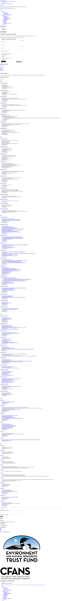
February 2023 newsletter (4, 323)
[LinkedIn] (31, 528)
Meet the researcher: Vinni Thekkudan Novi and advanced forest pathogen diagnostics (13, 251)
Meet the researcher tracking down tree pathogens (8, 277)
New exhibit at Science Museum (6, 110)
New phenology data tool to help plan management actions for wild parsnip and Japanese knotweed (15, 244)
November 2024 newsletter (4, 300)
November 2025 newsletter (4, 203)
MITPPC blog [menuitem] (6, 20)
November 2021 (2, 495)
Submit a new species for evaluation (7, 354)
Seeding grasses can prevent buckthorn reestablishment (9, 309)
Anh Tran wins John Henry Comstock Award (8, 426)
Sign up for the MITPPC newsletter (5, 531)
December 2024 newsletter (4, 306)
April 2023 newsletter (3, 337)
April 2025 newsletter (3, 161)
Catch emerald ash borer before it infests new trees (8, 417)
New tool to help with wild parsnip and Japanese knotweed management (11, 261)
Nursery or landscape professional (6, 58)
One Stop (3, 582)
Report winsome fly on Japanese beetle (7, 271)
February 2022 (2, 405)
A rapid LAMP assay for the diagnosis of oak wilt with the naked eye (16, 280)
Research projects (6, 591)
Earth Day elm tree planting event (6, 340)
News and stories (4, 595)
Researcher (3, 57)
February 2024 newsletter (4, 224)
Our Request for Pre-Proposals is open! (7, 424)
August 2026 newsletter (3, 128)
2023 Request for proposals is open (6, 318)
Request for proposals (5, 226)
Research (3, 590)
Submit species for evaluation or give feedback (8, 348)
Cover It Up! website (16, 333)
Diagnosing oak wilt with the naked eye (7, 289)
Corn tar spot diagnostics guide (6, 347)
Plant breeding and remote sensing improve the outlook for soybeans (11, 378)
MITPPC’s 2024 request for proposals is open (8, 218)
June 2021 (1, 469)
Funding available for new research (6, 326)
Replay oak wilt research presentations (7, 230)
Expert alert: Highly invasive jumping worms (8, 433)
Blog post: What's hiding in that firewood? (7, 490)
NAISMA (22, 408)
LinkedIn (2, 68)
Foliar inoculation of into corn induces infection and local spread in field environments (21, 253)
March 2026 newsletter (3, 96)
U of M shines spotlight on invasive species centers (9, 268)
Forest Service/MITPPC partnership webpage (10, 290)
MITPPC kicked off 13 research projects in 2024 (8, 227)
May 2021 (1, 464)
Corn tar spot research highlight (6, 372)
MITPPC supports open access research (7, 379)
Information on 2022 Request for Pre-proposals (8, 401)
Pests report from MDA (5, 341)
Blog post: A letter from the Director (7, 502)
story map (23, 110)
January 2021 (2, 445)
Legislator (3, 59)
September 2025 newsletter (4, 194)
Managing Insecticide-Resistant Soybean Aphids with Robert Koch (11, 327)
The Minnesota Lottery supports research (7, 295)
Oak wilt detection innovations (6, 393)
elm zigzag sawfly (7, 281)
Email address (3, 41)
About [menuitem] (3, 11)
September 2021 (2, 482)
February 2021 (2, 450)
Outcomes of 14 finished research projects (7, 371)
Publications (5, 592)
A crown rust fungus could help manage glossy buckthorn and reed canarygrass (12, 237)
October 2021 (2, 488)
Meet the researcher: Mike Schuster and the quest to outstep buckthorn (11, 386)
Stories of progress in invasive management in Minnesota (16, 262)
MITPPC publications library (7, 360)
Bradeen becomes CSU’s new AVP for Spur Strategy (9, 425)
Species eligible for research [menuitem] (7, 17)
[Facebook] (31, 529)
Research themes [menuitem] (6, 19)
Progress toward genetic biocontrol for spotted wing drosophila (10, 308)
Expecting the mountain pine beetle (6, 440)
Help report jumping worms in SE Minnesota (8, 282)
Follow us (18, 408)
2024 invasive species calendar (9, 382)
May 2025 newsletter (3, 169)
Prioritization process (6, 593)
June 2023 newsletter (3, 352)
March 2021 (2, 455)
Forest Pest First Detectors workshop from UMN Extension (10, 329)
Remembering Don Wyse (5, 267)
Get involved (3, 597)
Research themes (6, 594)
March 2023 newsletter (3, 330)
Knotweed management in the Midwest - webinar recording (10, 255)
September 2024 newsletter (4, 286)
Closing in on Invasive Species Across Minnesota (11, 415)
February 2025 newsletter (4, 146)
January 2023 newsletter (3, 315)
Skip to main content (3, 0)
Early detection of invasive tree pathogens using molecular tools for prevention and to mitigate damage (17, 279)
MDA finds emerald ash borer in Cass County (8, 381)
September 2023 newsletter (4, 369)
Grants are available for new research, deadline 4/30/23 (9, 332)
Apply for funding (6, 589)
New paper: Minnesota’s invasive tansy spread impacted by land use (11, 270)
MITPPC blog (2, 65)
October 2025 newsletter (3, 199)
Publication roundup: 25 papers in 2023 (7, 229)
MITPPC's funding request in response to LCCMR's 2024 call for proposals (12, 361)
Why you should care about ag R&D (7, 247)
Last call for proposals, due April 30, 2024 (7, 245)
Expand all (1, 78)
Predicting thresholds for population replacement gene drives (15, 238)
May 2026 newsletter (3, 108)
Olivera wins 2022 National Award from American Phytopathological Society (12, 418)
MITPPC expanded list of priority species (7, 394)
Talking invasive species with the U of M (7, 416)
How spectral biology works (6, 380)
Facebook (2, 70)
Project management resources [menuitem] (8, 14)
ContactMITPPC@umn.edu (4, 525)
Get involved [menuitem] (3, 22)
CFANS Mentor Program (5, 374)
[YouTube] (31, 530)
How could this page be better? (4, 510)
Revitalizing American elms (5, 387)
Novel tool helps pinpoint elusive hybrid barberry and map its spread (11, 219)
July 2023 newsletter (3, 357)
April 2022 (1, 422)
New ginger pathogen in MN (6, 272)
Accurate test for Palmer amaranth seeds (7, 296)
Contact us (1, 67)
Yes (2, 508)
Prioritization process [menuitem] (6, 18)
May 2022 (1, 431)
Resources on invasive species (8, 598)
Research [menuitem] (3, 15)
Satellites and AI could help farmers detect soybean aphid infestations (11, 220)
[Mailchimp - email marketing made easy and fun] (19, 62)
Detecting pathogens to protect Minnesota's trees (8, 366)
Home (3, 28)
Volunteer (5, 599)
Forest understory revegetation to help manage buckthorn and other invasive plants (16, 260)
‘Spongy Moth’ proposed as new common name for (11, 409)
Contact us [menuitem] (5, 13)
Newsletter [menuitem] (5, 21)
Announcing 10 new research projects (7, 325)
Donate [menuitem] (3, 24)
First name (3, 44)
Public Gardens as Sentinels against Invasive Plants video (9, 231)
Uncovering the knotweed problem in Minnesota (8, 288)
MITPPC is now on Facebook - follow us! (7, 375)
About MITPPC (6, 587)
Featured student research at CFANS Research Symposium (10, 342)
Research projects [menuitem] (6, 16)
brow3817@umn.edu (21, 75)
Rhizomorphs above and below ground (7, 427)
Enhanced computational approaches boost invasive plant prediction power (12, 236)
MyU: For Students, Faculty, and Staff (7, 3)
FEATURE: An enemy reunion (6, 484)
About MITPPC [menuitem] (6, 12)
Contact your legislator (5, 407)
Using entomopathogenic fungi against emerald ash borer (9, 228)
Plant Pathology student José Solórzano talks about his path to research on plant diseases (13, 297)
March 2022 (2, 413)
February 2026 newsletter (4, 90)
